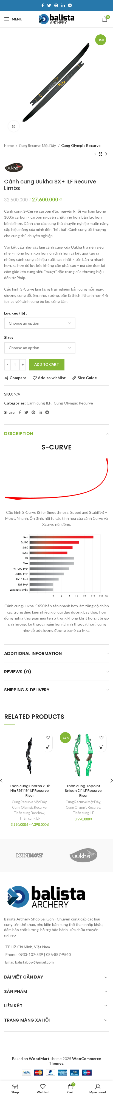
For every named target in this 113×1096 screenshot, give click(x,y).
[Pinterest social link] (56, 5)
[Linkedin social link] (63, 5)
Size (8, 337)
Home (9, 145)
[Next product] (106, 154)
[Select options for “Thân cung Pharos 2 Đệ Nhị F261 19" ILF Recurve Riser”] (47, 747)
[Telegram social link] (70, 5)
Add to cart (46, 364)
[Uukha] (83, 855)
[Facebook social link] (43, 5)
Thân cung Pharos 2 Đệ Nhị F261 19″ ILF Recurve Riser (30, 791)
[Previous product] (95, 154)
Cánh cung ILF (39, 403)
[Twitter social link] (49, 5)
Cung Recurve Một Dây (38, 145)
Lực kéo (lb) (14, 313)
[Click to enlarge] (13, 126)
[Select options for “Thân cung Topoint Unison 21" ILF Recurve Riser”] (101, 747)
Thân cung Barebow (29, 813)
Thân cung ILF (29, 818)
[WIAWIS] (29, 855)
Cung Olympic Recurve (81, 145)
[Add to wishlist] (47, 737)
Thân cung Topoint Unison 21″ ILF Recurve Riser (83, 791)
